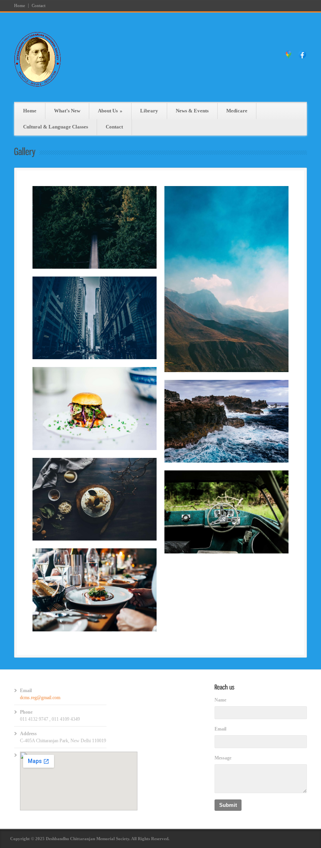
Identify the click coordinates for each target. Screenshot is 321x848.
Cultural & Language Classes (55, 127)
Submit (228, 805)
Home (19, 6)
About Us (110, 111)
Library (149, 111)
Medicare (236, 111)
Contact (38, 6)
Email (220, 729)
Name (220, 700)
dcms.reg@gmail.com (40, 697)
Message (223, 758)
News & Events (192, 111)
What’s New (67, 111)
